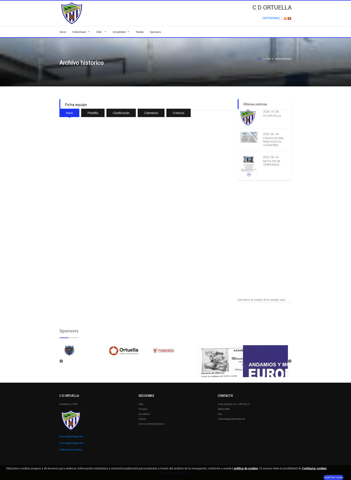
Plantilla (93, 113)
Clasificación (121, 113)
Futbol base (79, 32)
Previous (61, 361)
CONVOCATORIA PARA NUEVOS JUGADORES (273, 142)
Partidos (143, 409)
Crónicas (178, 113)
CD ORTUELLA (272, 115)
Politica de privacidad (70, 449)
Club (99, 32)
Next (290, 361)
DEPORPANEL (272, 18)
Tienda (140, 32)
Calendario (151, 113)
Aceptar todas (333, 477)
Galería (142, 418)
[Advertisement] (265, 242)
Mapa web (77, 436)
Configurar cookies (314, 468)
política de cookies (246, 468)
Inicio (63, 32)
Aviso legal (65, 436)
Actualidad (119, 32)
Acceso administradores (151, 423)
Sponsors (155, 32)
